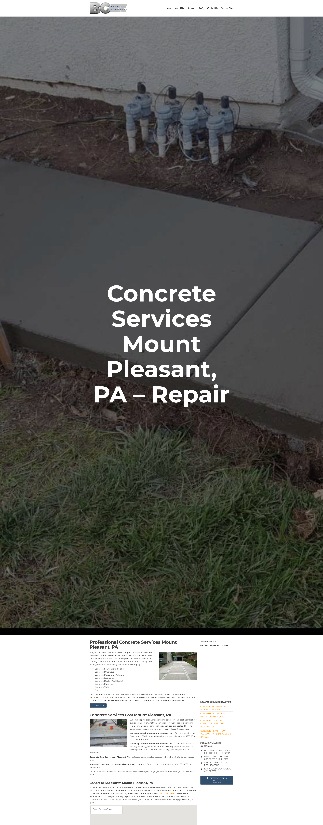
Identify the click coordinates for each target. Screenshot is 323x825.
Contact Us (212, 8)
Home (168, 8)
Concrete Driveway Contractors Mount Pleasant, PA (212, 723)
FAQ (201, 8)
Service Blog (227, 8)
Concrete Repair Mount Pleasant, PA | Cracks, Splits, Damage (216, 734)
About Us (179, 8)
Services (191, 8)
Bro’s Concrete (167, 793)
